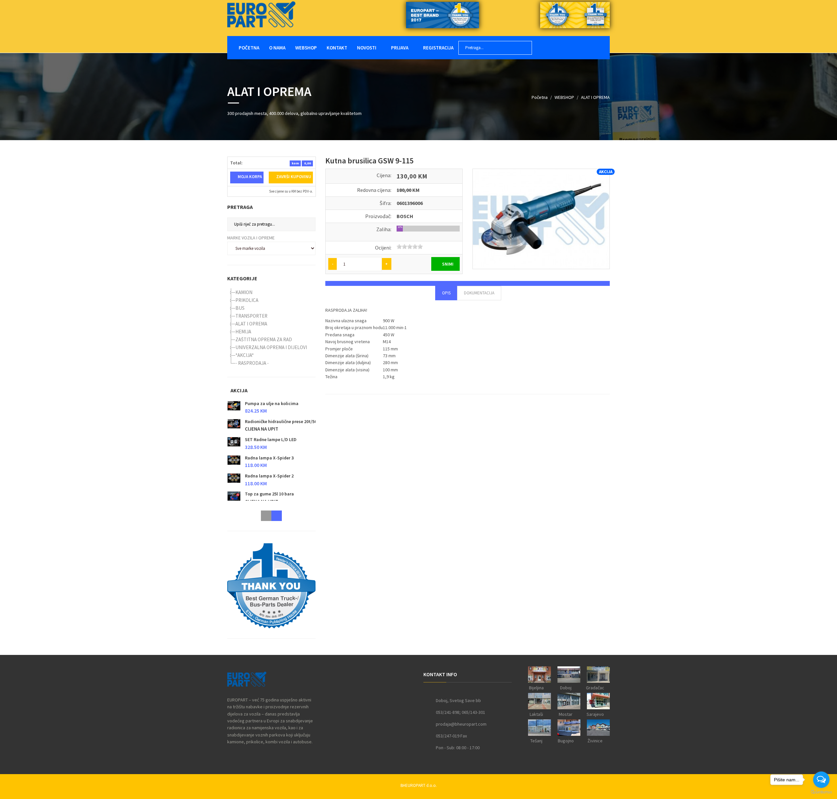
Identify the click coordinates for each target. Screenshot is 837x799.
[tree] (271, 327)
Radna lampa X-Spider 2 (269, 476)
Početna (249, 48)
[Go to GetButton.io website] (821, 792)
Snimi (447, 264)
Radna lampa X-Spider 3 (269, 458)
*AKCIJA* (244, 355)
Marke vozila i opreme (251, 238)
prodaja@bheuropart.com (461, 724)
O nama (277, 48)
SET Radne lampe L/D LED (271, 439)
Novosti (366, 48)
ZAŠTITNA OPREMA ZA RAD (263, 339)
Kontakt (337, 48)
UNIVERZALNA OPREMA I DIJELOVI (271, 347)
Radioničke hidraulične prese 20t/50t (282, 421)
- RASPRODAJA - (252, 363)
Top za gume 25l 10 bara (269, 494)
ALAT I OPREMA (595, 97)
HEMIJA (243, 331)
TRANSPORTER (251, 316)
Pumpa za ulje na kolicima (272, 403)
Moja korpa (249, 176)
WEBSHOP (306, 48)
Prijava (399, 48)
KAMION (243, 292)
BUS (240, 308)
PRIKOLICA (246, 300)
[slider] (410, 246)
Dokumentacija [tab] (479, 293)
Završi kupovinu (293, 176)
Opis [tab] (446, 293)
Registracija (437, 48)
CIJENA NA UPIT (261, 429)
